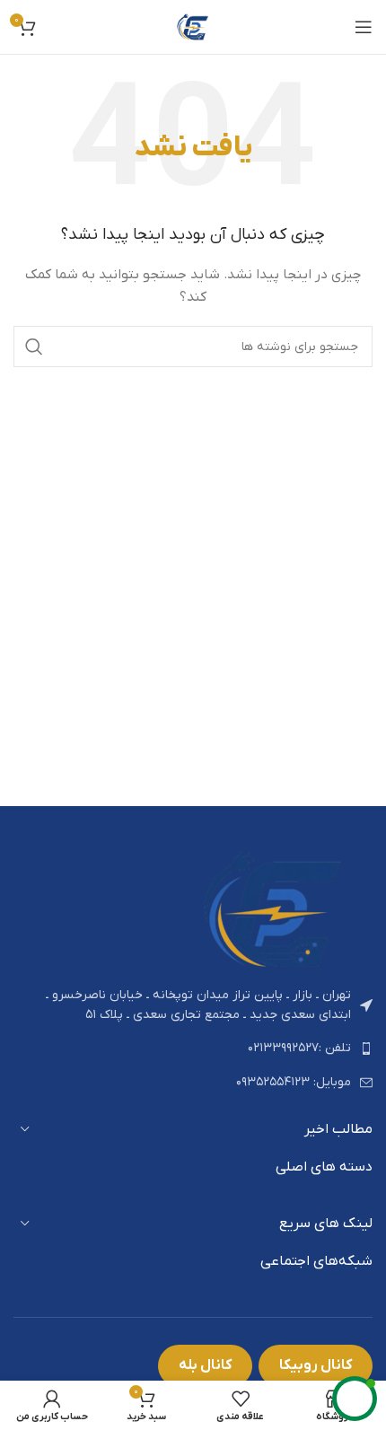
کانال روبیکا (315, 1365)
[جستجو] (34, 346)
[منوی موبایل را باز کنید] (364, 27)
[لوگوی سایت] (193, 26)
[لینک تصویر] (274, 908)
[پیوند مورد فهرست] (193, 1048)
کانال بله (205, 1365)
